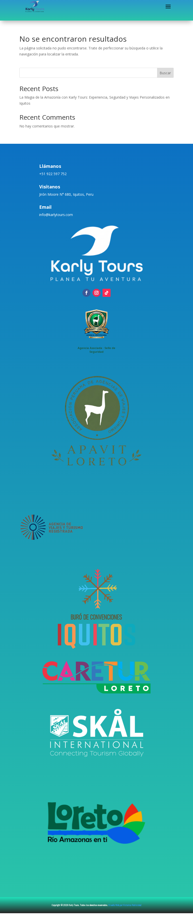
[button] (96, 329)
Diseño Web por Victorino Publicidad (124, 905)
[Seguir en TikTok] (107, 293)
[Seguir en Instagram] (96, 293)
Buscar (165, 72)
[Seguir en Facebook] (86, 293)
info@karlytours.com (56, 214)
